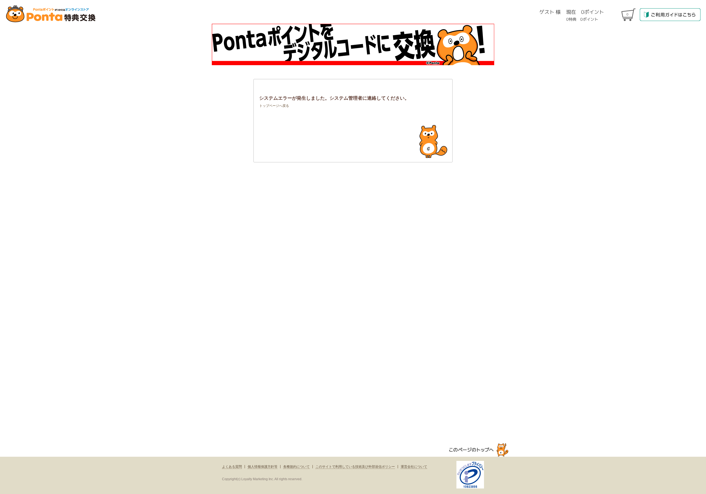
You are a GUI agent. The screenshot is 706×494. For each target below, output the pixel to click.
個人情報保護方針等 (262, 467)
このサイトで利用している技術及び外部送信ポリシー (355, 467)
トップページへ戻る (274, 106)
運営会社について (414, 467)
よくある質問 (232, 467)
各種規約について (296, 467)
